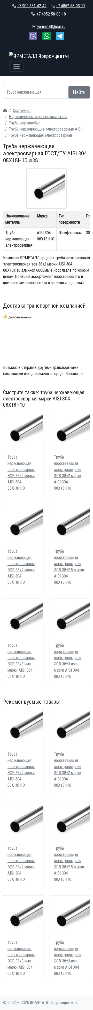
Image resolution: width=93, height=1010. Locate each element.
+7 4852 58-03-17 (70, 5)
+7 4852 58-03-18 (51, 14)
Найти (79, 92)
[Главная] (5, 110)
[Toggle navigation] (16, 66)
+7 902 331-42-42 (32, 5)
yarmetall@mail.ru (51, 26)
